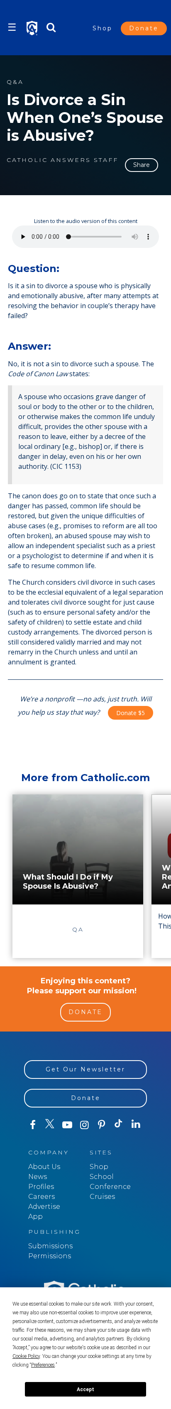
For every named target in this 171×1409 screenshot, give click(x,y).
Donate (144, 28)
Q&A (15, 82)
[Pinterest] (101, 1124)
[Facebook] (32, 1124)
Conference (110, 1187)
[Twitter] (49, 1124)
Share (141, 165)
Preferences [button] (43, 1365)
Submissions (50, 1246)
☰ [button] (12, 27)
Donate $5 (130, 713)
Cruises (102, 1197)
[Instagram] (84, 1124)
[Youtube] (67, 1124)
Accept (85, 1389)
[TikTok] (118, 1124)
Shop (102, 28)
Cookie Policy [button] (26, 1356)
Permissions (49, 1256)
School (102, 1177)
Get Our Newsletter (85, 1069)
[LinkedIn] (135, 1124)
